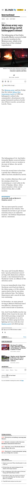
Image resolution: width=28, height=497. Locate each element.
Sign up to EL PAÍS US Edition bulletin (12, 329)
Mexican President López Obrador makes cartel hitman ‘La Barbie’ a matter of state (18, 347)
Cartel (3, 370)
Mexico (3, 19)
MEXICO (3, 23)
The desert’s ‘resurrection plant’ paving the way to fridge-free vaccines (14, 452)
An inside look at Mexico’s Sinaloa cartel (11, 199)
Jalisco (7, 370)
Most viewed (5, 459)
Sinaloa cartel (6, 324)
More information (5, 377)
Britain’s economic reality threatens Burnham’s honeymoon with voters (13, 442)
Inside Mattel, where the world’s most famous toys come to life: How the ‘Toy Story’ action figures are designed (14, 477)
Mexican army (9, 90)
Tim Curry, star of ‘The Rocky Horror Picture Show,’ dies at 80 (13, 447)
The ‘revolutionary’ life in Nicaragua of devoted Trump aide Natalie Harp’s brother (14, 472)
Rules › (24, 337)
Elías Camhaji (13, 351)
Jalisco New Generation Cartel (11, 93)
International (8, 15)
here (23, 380)
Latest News (12, 19)
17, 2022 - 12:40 (14, 77)
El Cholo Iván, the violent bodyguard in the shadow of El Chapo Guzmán (13, 468)
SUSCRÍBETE (20, 9)
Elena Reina (12, 362)
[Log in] (25, 10)
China (7, 19)
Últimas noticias (6, 434)
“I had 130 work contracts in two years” (12, 481)
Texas (16, 370)
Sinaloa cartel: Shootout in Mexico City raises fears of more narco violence (18, 358)
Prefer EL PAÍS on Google (9, 85)
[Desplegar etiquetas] (25, 370)
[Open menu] (3, 10)
